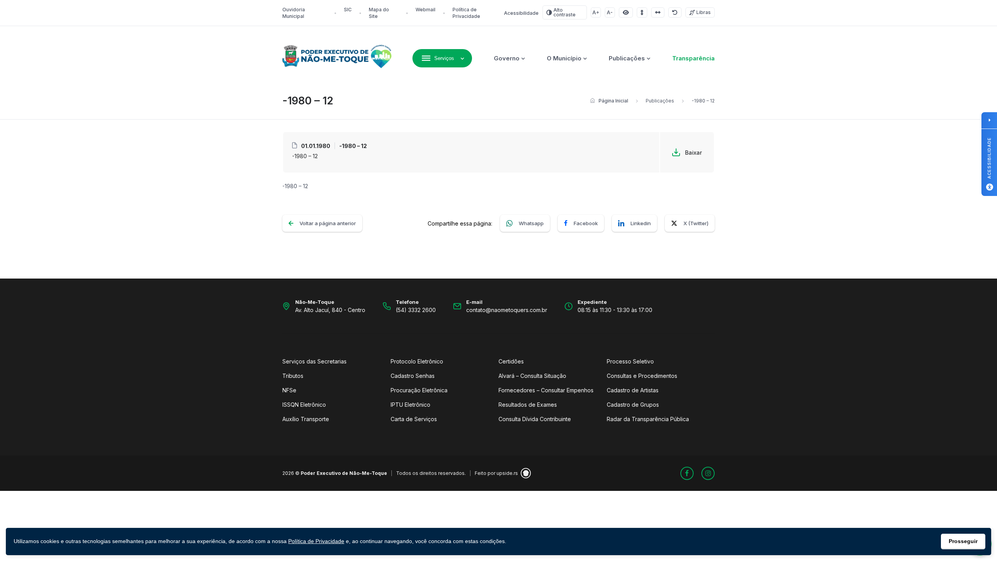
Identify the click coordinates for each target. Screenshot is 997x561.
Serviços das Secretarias (314, 361)
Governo (507, 58)
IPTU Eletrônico (410, 404)
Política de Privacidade (316, 541)
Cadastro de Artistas (633, 390)
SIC (348, 9)
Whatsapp (531, 223)
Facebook (586, 223)
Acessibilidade (521, 13)
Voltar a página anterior (327, 223)
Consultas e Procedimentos (642, 375)
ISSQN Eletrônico (304, 404)
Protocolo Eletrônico (417, 361)
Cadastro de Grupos (633, 404)
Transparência (693, 58)
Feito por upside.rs (496, 473)
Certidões (511, 361)
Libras (703, 12)
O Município (564, 58)
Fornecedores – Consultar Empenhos (546, 390)
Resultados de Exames (527, 404)
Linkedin (641, 223)
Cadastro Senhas (413, 375)
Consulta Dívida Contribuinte (534, 419)
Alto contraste (564, 12)
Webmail (425, 9)
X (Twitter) (695, 223)
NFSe (289, 390)
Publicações (627, 58)
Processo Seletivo (630, 361)
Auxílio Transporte (305, 419)
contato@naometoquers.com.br (506, 310)
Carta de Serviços (414, 419)
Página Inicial (613, 101)
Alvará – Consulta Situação (532, 375)
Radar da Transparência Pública (648, 419)
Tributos (292, 375)
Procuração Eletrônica (419, 390)
